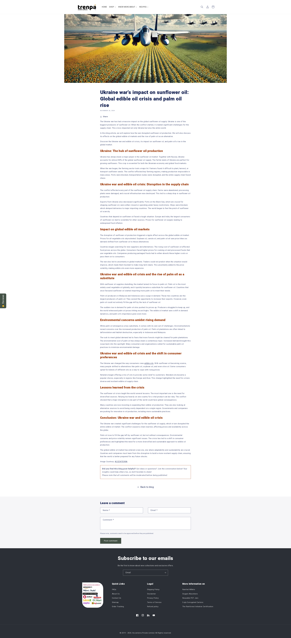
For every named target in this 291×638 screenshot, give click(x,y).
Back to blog (147, 487)
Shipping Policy (153, 589)
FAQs (114, 589)
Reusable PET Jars (190, 598)
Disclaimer (151, 594)
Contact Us (116, 598)
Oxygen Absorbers (190, 594)
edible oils (149, 363)
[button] (202, 7)
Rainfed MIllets (188, 589)
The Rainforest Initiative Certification (197, 607)
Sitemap (115, 602)
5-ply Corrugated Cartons (192, 602)
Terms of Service (154, 602)
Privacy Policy (153, 598)
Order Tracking (118, 607)
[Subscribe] (165, 573)
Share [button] (105, 117)
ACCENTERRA (121, 462)
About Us (116, 594)
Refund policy (152, 607)
